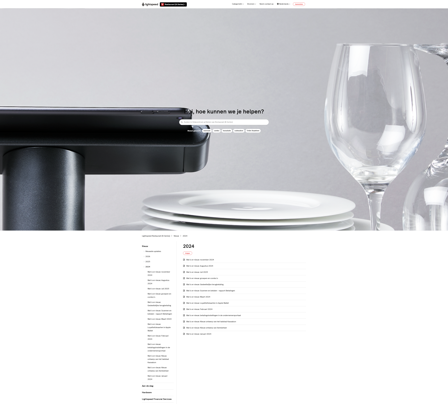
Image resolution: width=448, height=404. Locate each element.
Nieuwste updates (153, 251)
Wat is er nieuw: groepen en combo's (202, 278)
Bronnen (250, 4)
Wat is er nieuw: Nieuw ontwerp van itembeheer (206, 328)
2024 (185, 236)
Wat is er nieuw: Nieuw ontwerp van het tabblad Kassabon (211, 322)
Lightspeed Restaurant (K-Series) (156, 236)
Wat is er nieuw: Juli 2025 (197, 272)
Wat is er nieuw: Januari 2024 (198, 334)
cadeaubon (238, 131)
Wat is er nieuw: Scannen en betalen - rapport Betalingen (210, 291)
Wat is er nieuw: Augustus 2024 (199, 266)
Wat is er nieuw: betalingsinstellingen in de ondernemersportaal (213, 315)
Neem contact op (266, 4)
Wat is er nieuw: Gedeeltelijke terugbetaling (205, 284)
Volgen (187, 253)
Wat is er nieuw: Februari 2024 (199, 309)
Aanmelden (299, 4)
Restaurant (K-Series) (174, 4)
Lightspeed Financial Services (157, 399)
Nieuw (176, 236)
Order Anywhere (253, 131)
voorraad (206, 131)
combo (216, 131)
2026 (147, 256)
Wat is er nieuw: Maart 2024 (198, 297)
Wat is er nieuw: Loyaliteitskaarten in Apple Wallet (207, 303)
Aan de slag (147, 386)
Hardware (147, 393)
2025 (147, 262)
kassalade (227, 131)
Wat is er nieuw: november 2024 (200, 260)
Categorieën (237, 4)
